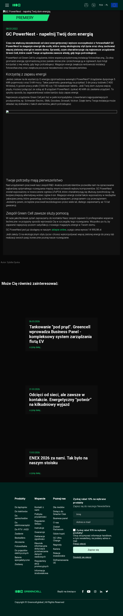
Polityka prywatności (40, 515)
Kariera (56, 549)
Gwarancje (39, 532)
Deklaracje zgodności (39, 537)
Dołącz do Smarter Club (59, 513)
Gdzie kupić (59, 533)
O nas (56, 522)
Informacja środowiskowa (41, 572)
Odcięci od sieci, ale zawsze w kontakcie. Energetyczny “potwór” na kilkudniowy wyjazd (60, 399)
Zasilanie (19, 533)
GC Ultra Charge (57, 539)
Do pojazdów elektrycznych (21, 552)
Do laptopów (21, 507)
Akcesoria (19, 542)
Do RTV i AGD (22, 529)
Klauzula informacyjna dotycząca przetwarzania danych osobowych (41, 550)
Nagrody (57, 545)
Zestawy (19, 564)
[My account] (86, 5)
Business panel (60, 518)
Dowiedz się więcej (82, 557)
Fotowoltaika (21, 546)
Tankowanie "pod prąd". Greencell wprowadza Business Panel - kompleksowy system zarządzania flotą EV (60, 334)
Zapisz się (93, 549)
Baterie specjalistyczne (22, 558)
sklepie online (58, 229)
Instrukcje (39, 528)
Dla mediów (58, 507)
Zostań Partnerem (58, 528)
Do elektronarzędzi (22, 524)
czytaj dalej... (35, 347)
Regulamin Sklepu (39, 522)
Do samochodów (21, 517)
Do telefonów (21, 511)
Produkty (20, 498)
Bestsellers (20, 538)
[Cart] (93, 5)
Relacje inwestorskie (59, 554)
